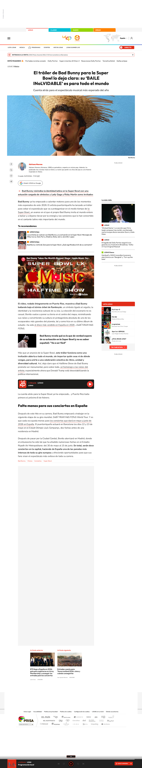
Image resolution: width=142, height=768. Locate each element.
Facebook (11, 164)
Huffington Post (48, 720)
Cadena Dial (84, 720)
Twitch (80, 688)
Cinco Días (76, 720)
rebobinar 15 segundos (64, 763)
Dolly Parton (53, 61)
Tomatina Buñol (109, 61)
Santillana (66, 717)
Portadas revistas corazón (35, 61)
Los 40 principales (56, 717)
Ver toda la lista (117, 347)
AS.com (95, 717)
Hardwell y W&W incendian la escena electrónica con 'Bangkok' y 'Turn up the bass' (117, 257)
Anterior (58, 763)
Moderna (55, 723)
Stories (84, 688)
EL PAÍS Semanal (92, 720)
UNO (61, 720)
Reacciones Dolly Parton (91, 61)
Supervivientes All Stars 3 (69, 61)
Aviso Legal (27, 712)
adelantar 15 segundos (78, 763)
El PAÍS (45, 717)
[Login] (132, 38)
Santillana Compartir (78, 717)
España (122, 38)
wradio (67, 720)
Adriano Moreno (35, 164)
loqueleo (95, 723)
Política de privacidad (51, 712)
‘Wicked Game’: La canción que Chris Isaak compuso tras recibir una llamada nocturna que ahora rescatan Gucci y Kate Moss (118, 231)
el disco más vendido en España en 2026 (54, 324)
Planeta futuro (100, 720)
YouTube (66, 688)
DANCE (75, 30)
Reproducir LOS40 (90, 384)
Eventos (47, 47)
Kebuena (108, 720)
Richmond (44, 723)
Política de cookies (66, 712)
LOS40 (30, 30)
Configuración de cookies (82, 712)
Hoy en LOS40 (58, 47)
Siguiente (83, 763)
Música (22, 47)
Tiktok (62, 688)
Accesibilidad (37, 712)
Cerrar (133, 55)
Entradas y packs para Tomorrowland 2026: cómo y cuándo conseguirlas (68, 671)
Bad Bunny (22, 461)
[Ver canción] (107, 310)
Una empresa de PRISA (26, 719)
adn (102, 717)
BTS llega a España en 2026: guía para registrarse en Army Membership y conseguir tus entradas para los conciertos (42, 672)
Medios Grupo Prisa (26, 724)
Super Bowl (48, 461)
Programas (36, 47)
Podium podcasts (66, 723)
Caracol (110, 717)
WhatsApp (11, 176)
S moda (85, 723)
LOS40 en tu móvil (98, 712)
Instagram (57, 688)
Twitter (11, 170)
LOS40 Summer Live (73, 47)
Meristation (105, 723)
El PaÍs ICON (75, 723)
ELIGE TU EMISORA (123, 763)
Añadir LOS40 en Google (32, 183)
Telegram (11, 181)
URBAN (98, 30)
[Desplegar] (71, 756)
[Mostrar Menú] (10, 38)
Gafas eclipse (122, 61)
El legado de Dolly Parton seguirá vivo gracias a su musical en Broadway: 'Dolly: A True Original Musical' (117, 245)
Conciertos (38, 461)
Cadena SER (88, 717)
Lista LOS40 (12, 47)
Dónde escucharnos (112, 712)
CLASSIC (53, 30)
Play (71, 764)
